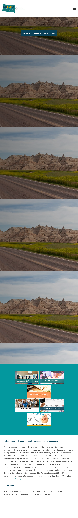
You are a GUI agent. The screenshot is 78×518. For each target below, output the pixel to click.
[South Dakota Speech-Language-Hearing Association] (14, 8)
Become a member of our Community (39, 33)
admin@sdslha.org (13, 479)
